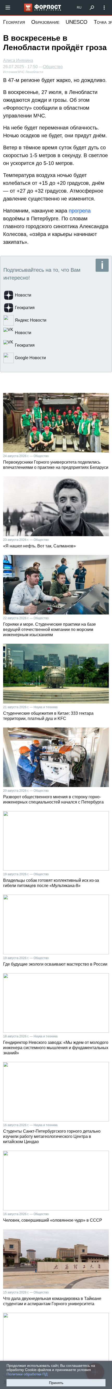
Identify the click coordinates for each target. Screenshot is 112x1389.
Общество (53, 67)
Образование (45, 22)
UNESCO (77, 22)
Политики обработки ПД (27, 1374)
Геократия (14, 22)
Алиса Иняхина (18, 60)
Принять (56, 1383)
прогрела (80, 211)
